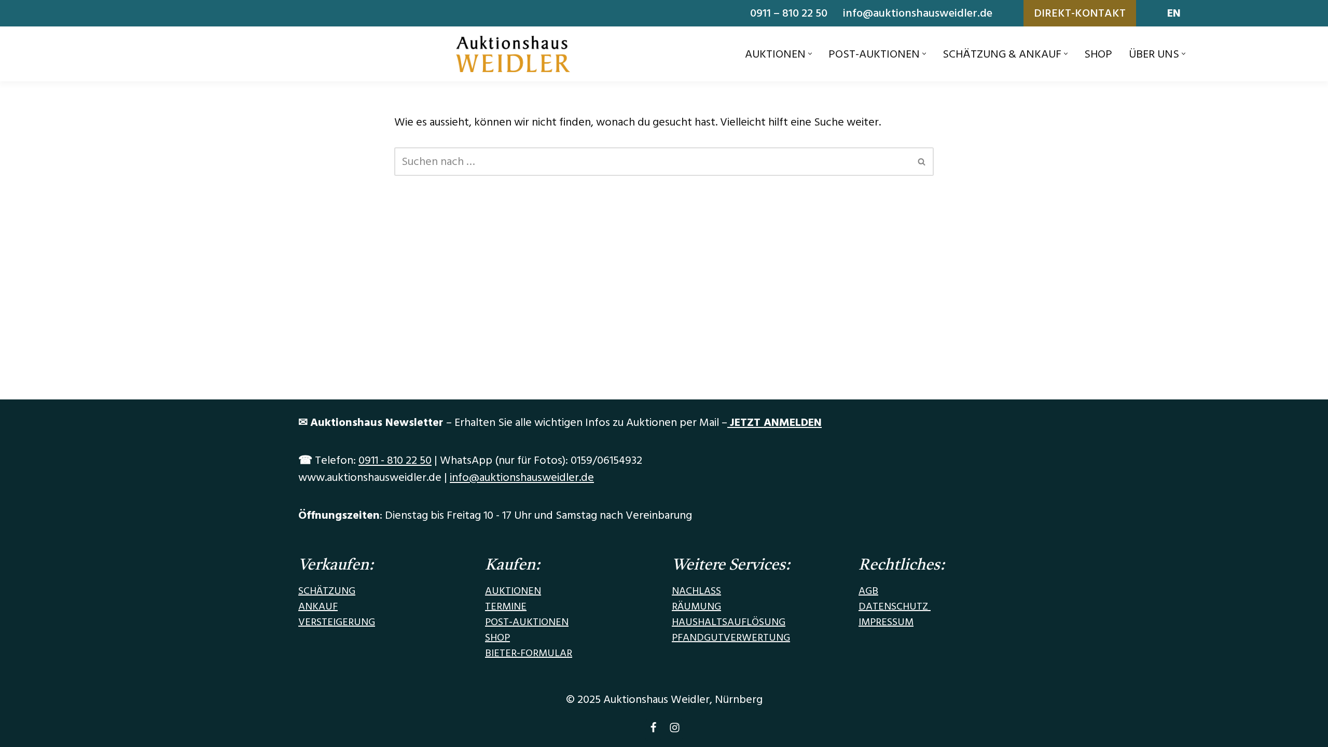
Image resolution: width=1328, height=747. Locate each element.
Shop (1098, 54)
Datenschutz (895, 606)
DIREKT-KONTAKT (1080, 13)
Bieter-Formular (528, 653)
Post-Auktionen (527, 622)
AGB (868, 591)
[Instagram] (675, 730)
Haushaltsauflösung (728, 622)
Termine (506, 606)
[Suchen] (922, 161)
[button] (810, 54)
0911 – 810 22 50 (788, 13)
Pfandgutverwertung (731, 637)
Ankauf (318, 606)
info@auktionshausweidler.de (917, 13)
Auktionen (513, 591)
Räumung (696, 606)
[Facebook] (653, 730)
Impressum (886, 622)
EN (1174, 13)
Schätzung (326, 591)
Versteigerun (333, 622)
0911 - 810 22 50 (395, 460)
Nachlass (696, 591)
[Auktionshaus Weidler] (513, 54)
